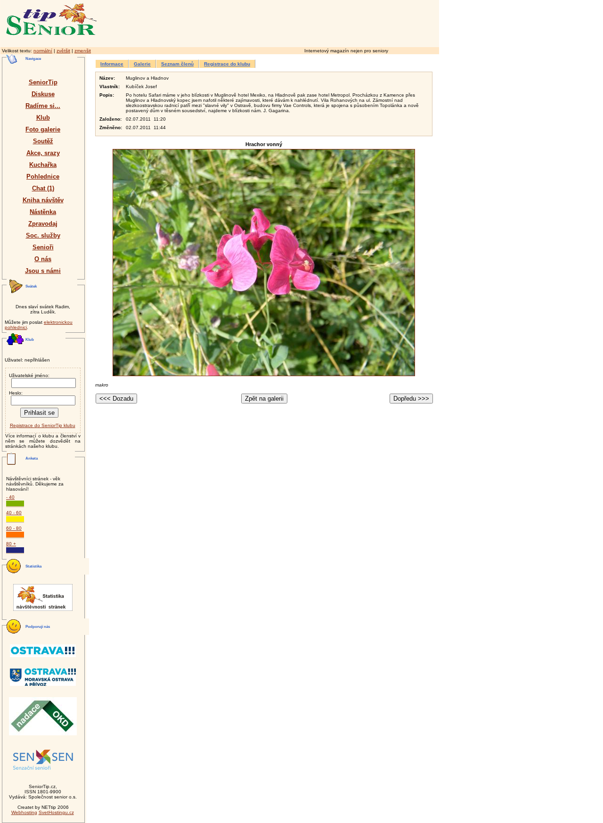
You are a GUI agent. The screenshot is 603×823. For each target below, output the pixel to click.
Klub (43, 117)
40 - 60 (14, 512)
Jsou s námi (43, 270)
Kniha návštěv (43, 200)
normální (42, 50)
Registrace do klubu (227, 63)
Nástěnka (43, 211)
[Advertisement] (308, 22)
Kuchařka (43, 164)
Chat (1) (43, 188)
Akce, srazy (43, 152)
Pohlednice (42, 176)
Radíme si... (42, 105)
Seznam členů (177, 63)
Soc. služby (43, 235)
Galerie (142, 63)
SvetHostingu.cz (56, 812)
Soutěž (43, 141)
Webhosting (24, 812)
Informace (111, 63)
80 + (11, 543)
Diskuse (43, 94)
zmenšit (82, 50)
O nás (42, 259)
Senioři (43, 247)
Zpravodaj (42, 223)
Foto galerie (42, 129)
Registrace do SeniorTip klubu (42, 425)
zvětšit (63, 50)
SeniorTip (43, 82)
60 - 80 (14, 528)
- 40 (10, 497)
